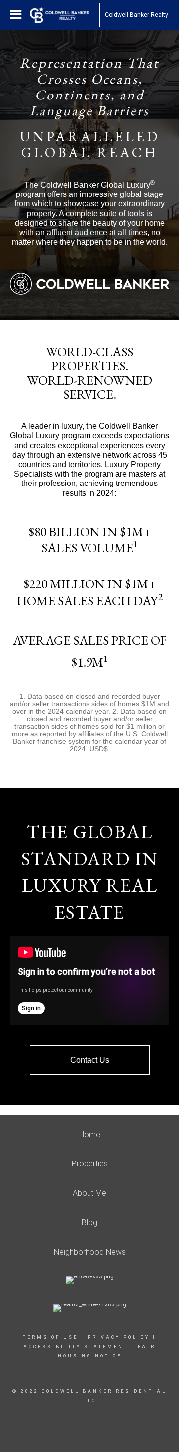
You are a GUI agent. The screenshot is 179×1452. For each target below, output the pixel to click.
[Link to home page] (64, 15)
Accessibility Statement (75, 1346)
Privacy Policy (119, 1337)
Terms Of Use (50, 1337)
